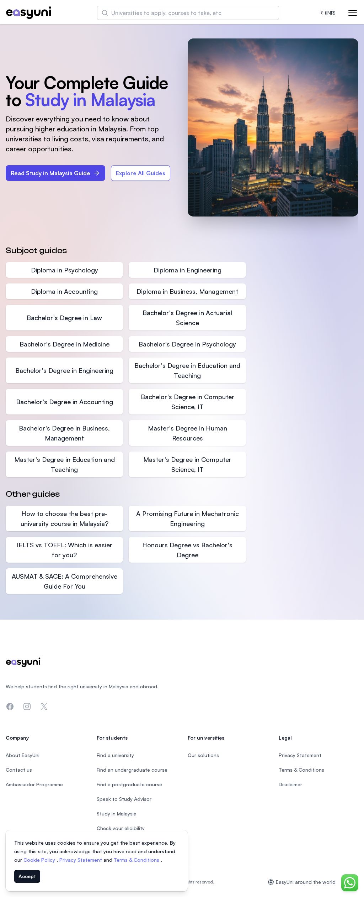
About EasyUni (22, 755)
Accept (27, 876)
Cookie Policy (40, 860)
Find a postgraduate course (129, 784)
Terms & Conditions (137, 860)
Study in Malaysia (116, 813)
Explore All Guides (140, 173)
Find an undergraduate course (132, 770)
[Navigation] (352, 13)
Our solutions (203, 755)
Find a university (115, 755)
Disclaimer (290, 784)
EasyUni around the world (306, 882)
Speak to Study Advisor (124, 799)
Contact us (19, 770)
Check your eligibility (121, 828)
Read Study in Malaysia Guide (50, 173)
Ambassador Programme (34, 784)
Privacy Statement (81, 860)
